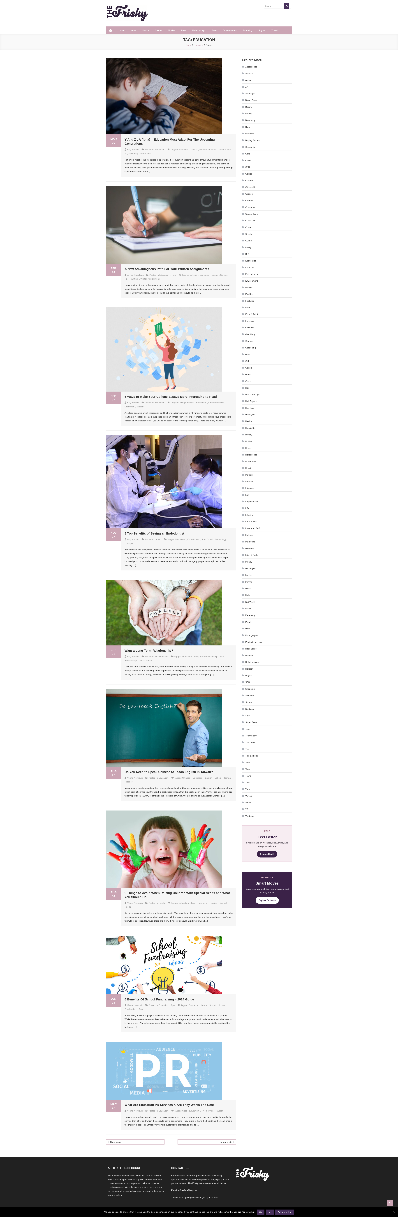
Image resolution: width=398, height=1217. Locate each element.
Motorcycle (250, 568)
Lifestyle (249, 515)
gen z (194, 149)
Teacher (128, 781)
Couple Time (251, 214)
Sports (248, 702)
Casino (248, 160)
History (248, 434)
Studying (249, 709)
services (210, 1111)
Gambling (250, 334)
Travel (274, 30)
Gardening (250, 347)
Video (248, 802)
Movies (171, 30)
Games (248, 341)
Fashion (249, 294)
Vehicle (248, 796)
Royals (262, 30)
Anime (248, 80)
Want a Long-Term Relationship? (149, 650)
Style (214, 30)
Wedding (249, 816)
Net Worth (250, 602)
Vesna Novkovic (135, 778)
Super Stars (251, 722)
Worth (220, 1111)
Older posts (115, 1142)
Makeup (249, 535)
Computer (250, 207)
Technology (251, 735)
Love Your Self (252, 528)
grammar (129, 406)
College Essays (186, 402)
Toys (247, 769)
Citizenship (250, 187)
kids (193, 903)
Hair (247, 388)
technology (220, 539)
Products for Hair (253, 642)
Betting (248, 113)
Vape (247, 789)
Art (246, 87)
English (208, 778)
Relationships (199, 30)
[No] (394, 1212)
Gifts (247, 354)
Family (161, 903)
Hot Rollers (250, 461)
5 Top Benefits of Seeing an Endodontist (154, 533)
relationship (131, 660)
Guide (248, 374)
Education (159, 149)
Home (122, 30)
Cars (247, 153)
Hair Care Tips (252, 394)
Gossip (248, 368)
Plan (222, 656)
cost (184, 1111)
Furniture (249, 321)
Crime (248, 227)
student (140, 406)
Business (249, 133)
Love (183, 30)
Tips (174, 275)
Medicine (249, 548)
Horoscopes (251, 454)
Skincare (249, 695)
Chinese (186, 778)
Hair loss (249, 408)
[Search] (286, 6)
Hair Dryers (251, 401)
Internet (249, 481)
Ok (260, 1212)
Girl (247, 361)
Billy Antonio (133, 149)
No (269, 1212)
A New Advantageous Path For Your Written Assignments (167, 269)
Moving (248, 582)
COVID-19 (250, 220)
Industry (249, 475)
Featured (249, 301)
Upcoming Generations (139, 153)
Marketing (250, 541)
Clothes (249, 200)
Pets (247, 628)
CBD (247, 167)
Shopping (250, 689)
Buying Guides (252, 140)
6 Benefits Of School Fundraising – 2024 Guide (159, 999)
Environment (251, 281)
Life (247, 508)
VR (246, 809)
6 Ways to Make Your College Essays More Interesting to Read (171, 396)
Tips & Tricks (251, 755)
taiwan (227, 778)
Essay (215, 275)
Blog (247, 127)
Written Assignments (150, 279)
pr (202, 1111)
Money (248, 562)
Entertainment (230, 30)
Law (247, 495)
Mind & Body (251, 555)
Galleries (249, 327)
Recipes (249, 655)
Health (145, 30)
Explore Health (267, 854)
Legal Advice (251, 501)
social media (145, 660)
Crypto (248, 234)
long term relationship (206, 656)
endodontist (193, 539)
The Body (250, 742)
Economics (250, 260)
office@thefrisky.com (187, 1190)
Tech (247, 729)
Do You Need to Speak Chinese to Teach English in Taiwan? (169, 772)
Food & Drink (251, 314)
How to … (250, 468)
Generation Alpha (208, 149)
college (193, 275)
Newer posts (226, 1142)
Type (247, 782)
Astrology (250, 93)
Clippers (249, 194)
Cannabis (250, 147)
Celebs (158, 30)
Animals (249, 73)
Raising (213, 903)
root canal (207, 539)
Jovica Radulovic (135, 275)
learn (204, 1005)
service (224, 275)
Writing (134, 279)
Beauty (248, 107)
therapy (129, 543)
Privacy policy (284, 1212)
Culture (248, 240)
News (133, 30)
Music (248, 588)
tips (127, 279)
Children (249, 180)
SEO (247, 682)
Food (247, 307)
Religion (249, 669)
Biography (250, 120)
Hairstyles (250, 414)
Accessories (251, 66)
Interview (249, 488)
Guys (247, 381)
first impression (216, 402)
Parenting (247, 30)
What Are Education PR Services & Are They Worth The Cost (169, 1105)
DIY (247, 254)
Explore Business (267, 900)
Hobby (248, 441)
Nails (247, 595)
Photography (251, 635)
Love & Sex (251, 521)
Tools (247, 762)
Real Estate (251, 648)
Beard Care (251, 100)
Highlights (250, 428)
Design (248, 247)
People (248, 622)
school (218, 778)
